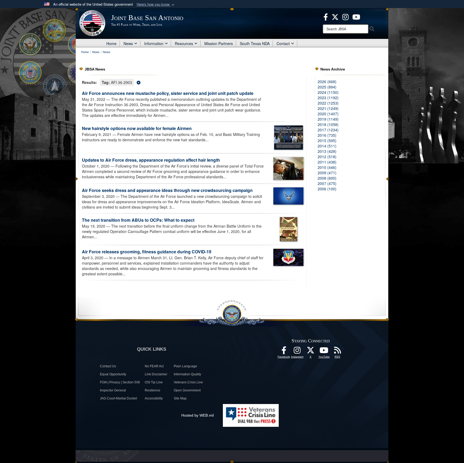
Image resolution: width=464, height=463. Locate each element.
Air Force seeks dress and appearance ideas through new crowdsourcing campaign (167, 190)
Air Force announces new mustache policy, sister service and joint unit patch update (167, 93)
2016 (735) (327, 135)
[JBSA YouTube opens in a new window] (356, 16)
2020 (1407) (328, 113)
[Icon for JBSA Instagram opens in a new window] (345, 16)
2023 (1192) (328, 97)
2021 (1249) (328, 108)
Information (154, 43)
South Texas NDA (255, 43)
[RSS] (337, 352)
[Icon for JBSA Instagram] (297, 352)
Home (111, 43)
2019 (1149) (328, 119)
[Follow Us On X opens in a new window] (310, 352)
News (128, 43)
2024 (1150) (328, 92)
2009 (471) (327, 172)
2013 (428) (327, 151)
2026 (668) (327, 81)
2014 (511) (327, 146)
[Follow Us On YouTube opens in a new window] (324, 352)
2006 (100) (327, 188)
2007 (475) (327, 183)
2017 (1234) (328, 129)
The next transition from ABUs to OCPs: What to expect (138, 220)
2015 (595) (327, 140)
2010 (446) (327, 167)
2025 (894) (327, 87)
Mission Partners (218, 43)
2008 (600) (327, 178)
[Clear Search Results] (193, 82)
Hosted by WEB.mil (197, 415)
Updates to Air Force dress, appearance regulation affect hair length (151, 160)
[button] (156, 4)
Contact (283, 43)
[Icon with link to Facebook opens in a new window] (326, 16)
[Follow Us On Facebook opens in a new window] (284, 352)
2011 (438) (327, 162)
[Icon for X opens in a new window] (335, 16)
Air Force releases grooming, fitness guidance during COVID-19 (146, 252)
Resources (184, 43)
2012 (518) (327, 156)
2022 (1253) (328, 103)
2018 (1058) (328, 124)
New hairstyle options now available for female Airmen (137, 128)
